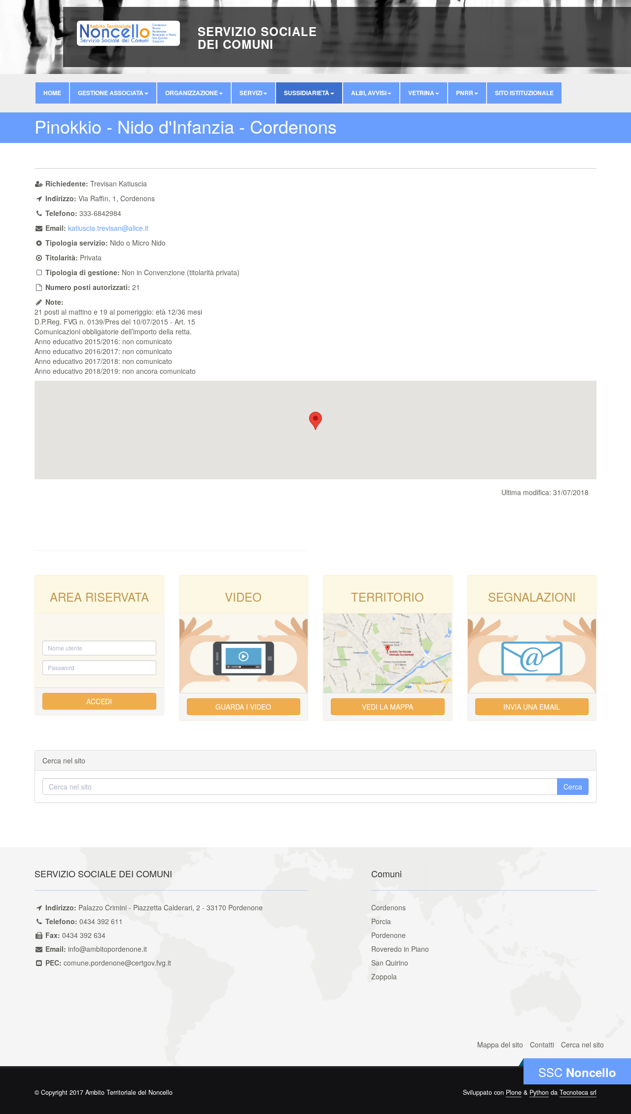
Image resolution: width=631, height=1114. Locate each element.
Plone (514, 1092)
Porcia (381, 921)
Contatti (542, 1044)
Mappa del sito (500, 1044)
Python (539, 1092)
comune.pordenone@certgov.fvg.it (117, 963)
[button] (113, 93)
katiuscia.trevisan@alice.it (108, 228)
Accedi (99, 701)
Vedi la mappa (387, 707)
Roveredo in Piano (400, 949)
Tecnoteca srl (578, 1092)
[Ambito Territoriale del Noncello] (128, 32)
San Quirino (389, 963)
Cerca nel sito (582, 1044)
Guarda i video (243, 707)
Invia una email (531, 707)
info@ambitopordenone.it (107, 949)
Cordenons (388, 907)
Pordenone (388, 935)
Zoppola (384, 976)
